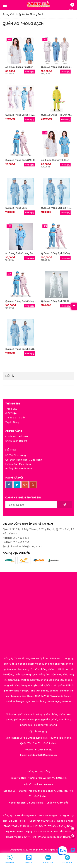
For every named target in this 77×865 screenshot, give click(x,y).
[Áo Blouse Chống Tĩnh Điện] (20, 50)
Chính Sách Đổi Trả (16, 440)
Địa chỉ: (7, 529)
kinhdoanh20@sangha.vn (26, 546)
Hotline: (7, 537)
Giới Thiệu (11, 413)
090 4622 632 (21, 537)
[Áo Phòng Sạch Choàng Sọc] (20, 236)
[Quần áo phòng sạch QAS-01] (20, 143)
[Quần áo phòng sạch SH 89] (56, 284)
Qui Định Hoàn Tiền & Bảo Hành (23, 459)
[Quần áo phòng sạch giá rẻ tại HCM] (56, 191)
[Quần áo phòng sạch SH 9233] (20, 98)
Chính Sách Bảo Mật (17, 436)
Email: (6, 546)
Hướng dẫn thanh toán (18, 468)
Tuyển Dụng (12, 422)
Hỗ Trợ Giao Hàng (15, 455)
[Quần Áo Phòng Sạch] (20, 191)
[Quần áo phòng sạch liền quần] (20, 332)
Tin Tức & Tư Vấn (15, 417)
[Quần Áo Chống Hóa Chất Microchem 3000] (56, 98)
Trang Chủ (11, 408)
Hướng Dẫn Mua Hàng (18, 464)
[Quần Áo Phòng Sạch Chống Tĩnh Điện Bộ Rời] (56, 50)
